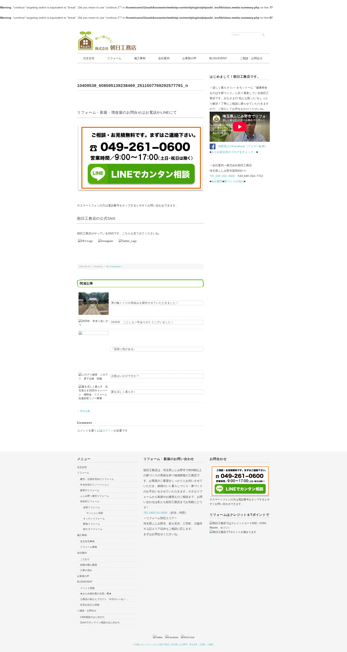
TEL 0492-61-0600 (155, 512)
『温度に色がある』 (123, 349)
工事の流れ (86, 570)
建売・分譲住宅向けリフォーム (97, 479)
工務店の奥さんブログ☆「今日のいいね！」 (104, 599)
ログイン (108, 430)
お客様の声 (189, 58)
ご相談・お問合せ (251, 58)
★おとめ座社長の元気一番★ (95, 593)
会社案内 (163, 58)
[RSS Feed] (187, 637)
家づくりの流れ (234, 181)
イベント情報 (87, 588)
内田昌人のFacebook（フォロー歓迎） (241, 146)
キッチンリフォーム (94, 518)
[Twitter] (159, 637)
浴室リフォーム (91, 507)
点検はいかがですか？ (125, 376)
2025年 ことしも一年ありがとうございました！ (142, 322)
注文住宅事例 (87, 541)
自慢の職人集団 (88, 564)
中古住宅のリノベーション (94, 484)
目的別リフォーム (89, 501)
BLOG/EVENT (218, 58)
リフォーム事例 (88, 547)
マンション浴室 (94, 513)
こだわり (85, 559)
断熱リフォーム (91, 523)
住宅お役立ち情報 (89, 604)
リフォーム (114, 58)
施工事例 (139, 58)
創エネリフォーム (92, 529)
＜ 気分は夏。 (84, 411)
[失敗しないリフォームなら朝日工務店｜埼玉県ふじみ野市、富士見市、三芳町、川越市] (107, 32)
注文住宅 (88, 58)
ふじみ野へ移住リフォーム (94, 496)
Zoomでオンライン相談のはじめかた (100, 622)
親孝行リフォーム (89, 490)
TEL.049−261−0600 (222, 176)
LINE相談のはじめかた (92, 617)
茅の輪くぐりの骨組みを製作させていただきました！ (145, 302)
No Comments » (114, 266)
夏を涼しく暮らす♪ (123, 391)
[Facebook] (172, 637)
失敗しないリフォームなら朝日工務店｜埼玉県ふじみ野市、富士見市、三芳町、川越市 (174, 644)
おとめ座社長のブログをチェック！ (233, 152)
